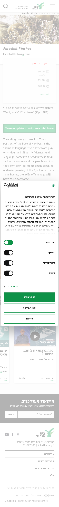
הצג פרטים (13, 286)
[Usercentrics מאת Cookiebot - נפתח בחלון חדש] (17, 185)
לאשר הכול (29, 297)
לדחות (29, 319)
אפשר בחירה (29, 308)
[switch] (9, 252)
